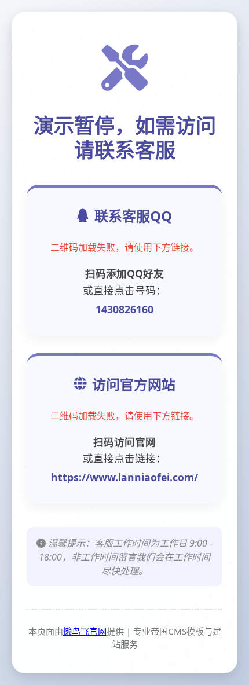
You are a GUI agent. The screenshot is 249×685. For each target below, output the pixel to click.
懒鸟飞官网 (85, 631)
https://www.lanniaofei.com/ (124, 477)
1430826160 (124, 309)
